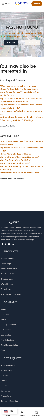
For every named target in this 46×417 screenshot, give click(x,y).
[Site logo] (21, 3)
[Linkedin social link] (12, 244)
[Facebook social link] (2, 244)
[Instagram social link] (5, 244)
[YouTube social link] (9, 244)
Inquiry (37, 3)
